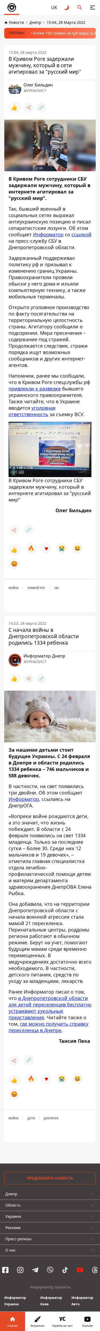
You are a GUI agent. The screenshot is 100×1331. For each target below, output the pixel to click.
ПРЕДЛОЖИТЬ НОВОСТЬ (50, 1178)
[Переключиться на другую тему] (67, 7)
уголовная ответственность (32, 411)
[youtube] (80, 1270)
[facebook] (5, 1270)
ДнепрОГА (51, 1118)
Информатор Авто (82, 1300)
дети (31, 1118)
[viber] (50, 1270)
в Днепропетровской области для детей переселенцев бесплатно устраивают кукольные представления (50, 1008)
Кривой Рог (36, 588)
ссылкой (81, 234)
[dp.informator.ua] (11, 7)
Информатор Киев (51, 1300)
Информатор (48, 234)
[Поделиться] (28, 107)
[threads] (95, 1270)
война (14, 588)
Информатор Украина (15, 1300)
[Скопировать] (41, 107)
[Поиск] (80, 7)
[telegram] (35, 1270)
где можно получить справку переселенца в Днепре (48, 1027)
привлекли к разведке (35, 388)
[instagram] (20, 1270)
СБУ (56, 588)
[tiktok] (65, 1270)
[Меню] (92, 7)
